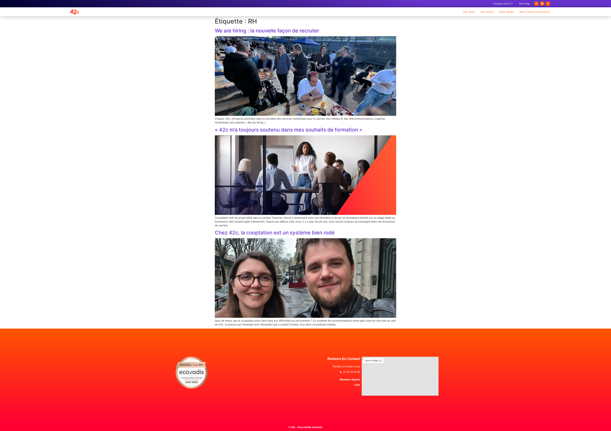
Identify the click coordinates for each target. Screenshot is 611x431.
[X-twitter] (548, 4)
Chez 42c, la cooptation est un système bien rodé (275, 232)
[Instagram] (536, 4)
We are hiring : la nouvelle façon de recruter (267, 31)
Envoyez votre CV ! (503, 3)
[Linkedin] (542, 4)
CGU (357, 385)
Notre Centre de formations (535, 11)
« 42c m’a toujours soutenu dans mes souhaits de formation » (288, 130)
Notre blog (524, 3)
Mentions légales (350, 379)
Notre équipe (506, 11)
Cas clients (469, 11)
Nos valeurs (487, 11)
